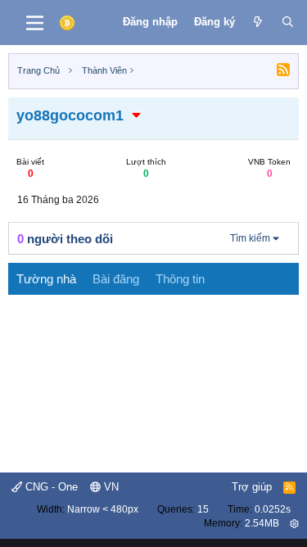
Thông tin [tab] (180, 279)
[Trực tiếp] (258, 22)
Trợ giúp (252, 487)
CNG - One (50, 487)
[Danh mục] (35, 23)
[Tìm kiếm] (288, 22)
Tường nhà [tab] (46, 279)
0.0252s (273, 509)
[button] (137, 115)
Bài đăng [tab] (116, 279)
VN (110, 487)
